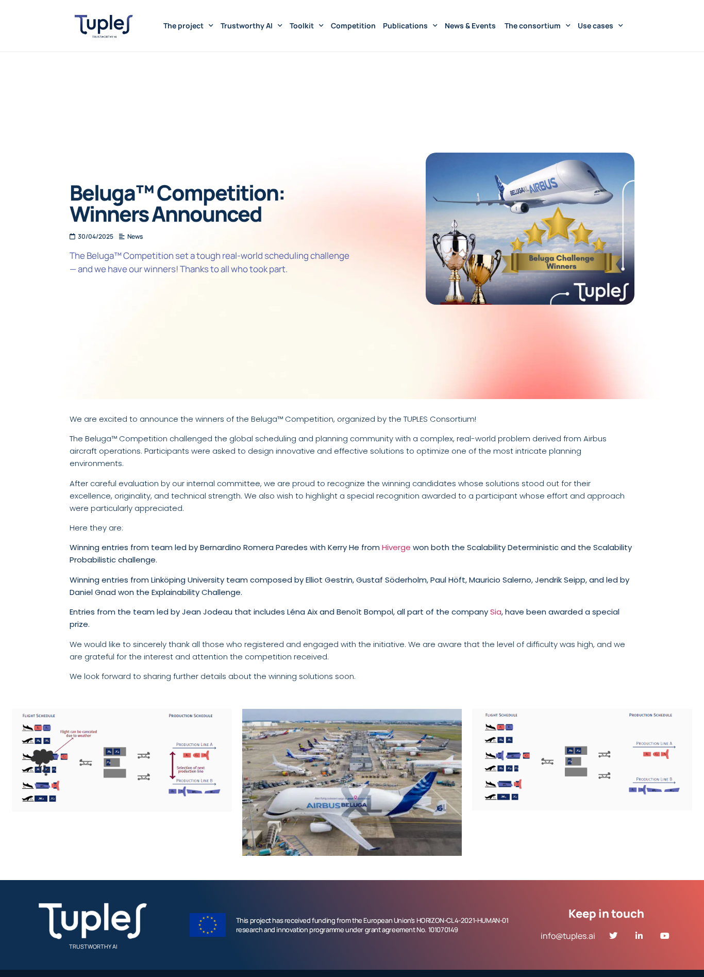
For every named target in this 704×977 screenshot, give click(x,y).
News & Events (471, 25)
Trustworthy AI (247, 25)
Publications (405, 25)
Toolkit (302, 25)
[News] (132, 236)
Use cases (595, 25)
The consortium (533, 25)
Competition (353, 25)
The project (183, 25)
